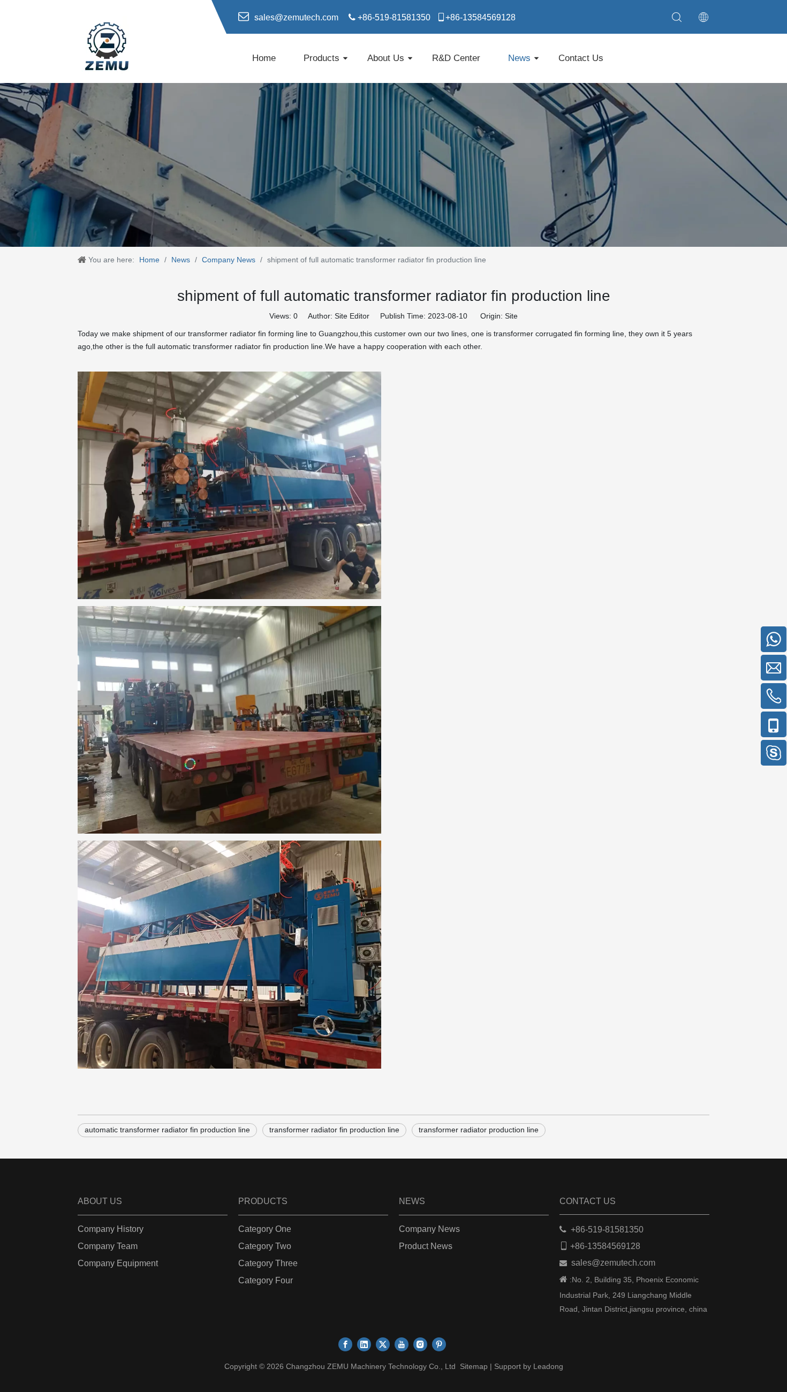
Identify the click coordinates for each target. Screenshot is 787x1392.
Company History (110, 1229)
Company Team (108, 1246)
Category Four (265, 1280)
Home (264, 58)
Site (511, 316)
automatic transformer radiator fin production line (167, 1129)
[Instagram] (420, 1344)
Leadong (548, 1366)
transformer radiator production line (479, 1129)
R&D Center (456, 58)
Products (321, 58)
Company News (429, 1229)
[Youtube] (401, 1344)
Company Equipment (118, 1263)
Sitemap (474, 1366)
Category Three (268, 1263)
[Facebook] (345, 1344)
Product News (425, 1246)
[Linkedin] (364, 1344)
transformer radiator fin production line (334, 1129)
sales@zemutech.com (613, 1262)
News (519, 58)
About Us (385, 58)
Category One (264, 1229)
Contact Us (580, 58)
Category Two (264, 1246)
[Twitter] (383, 1344)
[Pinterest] (439, 1344)
